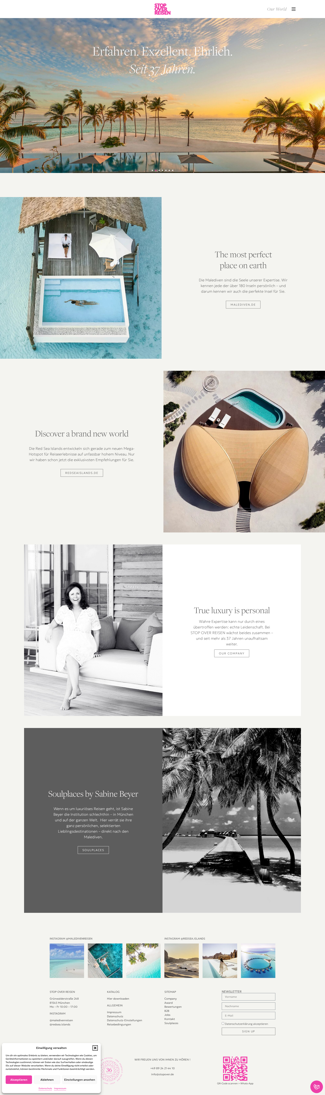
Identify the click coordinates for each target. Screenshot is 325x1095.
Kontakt (169, 1019)
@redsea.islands (60, 1024)
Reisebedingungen (119, 1024)
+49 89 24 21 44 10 (162, 1068)
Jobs (167, 1015)
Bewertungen (173, 1006)
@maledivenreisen (61, 1020)
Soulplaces (171, 1023)
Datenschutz (115, 1016)
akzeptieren (246, 1024)
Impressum (114, 1012)
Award (168, 1002)
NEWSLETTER (232, 991)
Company (170, 998)
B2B (166, 1011)
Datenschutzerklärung (238, 1024)
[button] (95, 1048)
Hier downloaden (118, 998)
